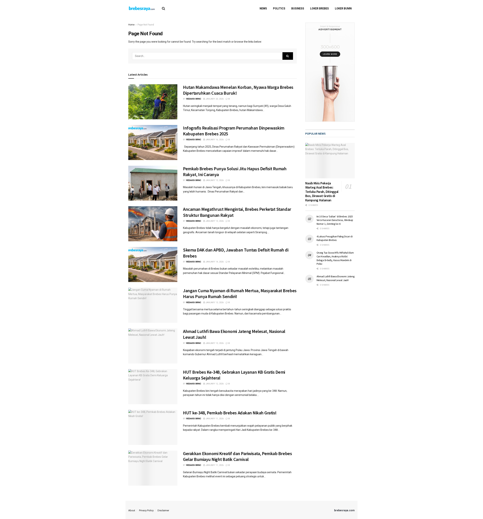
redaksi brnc (193, 99)
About (131, 510)
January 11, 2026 (214, 418)
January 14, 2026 (214, 262)
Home (131, 24)
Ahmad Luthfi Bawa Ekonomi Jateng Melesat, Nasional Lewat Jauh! (336, 278)
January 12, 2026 (214, 384)
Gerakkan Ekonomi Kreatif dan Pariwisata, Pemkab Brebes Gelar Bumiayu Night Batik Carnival (237, 456)
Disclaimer (163, 510)
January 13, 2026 (214, 180)
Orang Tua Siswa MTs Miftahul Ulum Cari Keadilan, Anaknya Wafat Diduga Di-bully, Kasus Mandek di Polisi (335, 258)
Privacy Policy (146, 510)
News (263, 8)
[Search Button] (287, 56)
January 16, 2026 (214, 139)
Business (297, 8)
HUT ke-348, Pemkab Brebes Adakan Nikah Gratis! (230, 413)
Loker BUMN (343, 8)
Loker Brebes (319, 8)
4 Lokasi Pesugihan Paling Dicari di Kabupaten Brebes (335, 238)
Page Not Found (146, 24)
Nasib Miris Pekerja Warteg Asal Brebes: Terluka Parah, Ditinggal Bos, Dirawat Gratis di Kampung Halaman (321, 191)
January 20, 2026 (214, 99)
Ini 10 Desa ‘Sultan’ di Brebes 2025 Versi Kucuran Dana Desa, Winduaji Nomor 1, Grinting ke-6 (335, 220)
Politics (279, 8)
